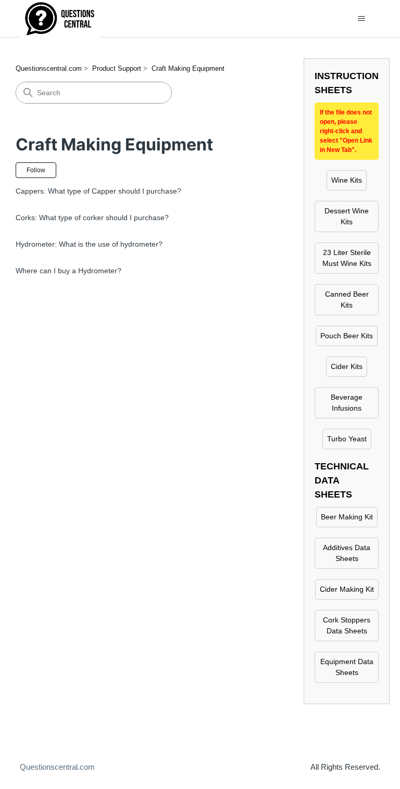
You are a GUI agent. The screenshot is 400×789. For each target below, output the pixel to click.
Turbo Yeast (347, 439)
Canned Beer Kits (347, 299)
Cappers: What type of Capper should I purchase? (98, 191)
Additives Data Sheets (346, 553)
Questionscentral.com (49, 68)
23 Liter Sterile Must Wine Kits (346, 258)
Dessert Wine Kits (346, 216)
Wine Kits (346, 180)
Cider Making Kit (347, 589)
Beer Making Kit (347, 517)
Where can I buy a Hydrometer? (68, 270)
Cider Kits (346, 366)
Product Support (116, 68)
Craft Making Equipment (188, 68)
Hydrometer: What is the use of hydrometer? (89, 244)
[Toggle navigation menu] (361, 18)
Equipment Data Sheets (346, 667)
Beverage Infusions (346, 402)
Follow (36, 170)
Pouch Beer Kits (346, 336)
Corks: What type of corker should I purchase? (92, 217)
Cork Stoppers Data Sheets (346, 625)
